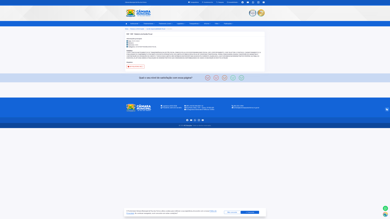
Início (126, 29)
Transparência (194, 23)
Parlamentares (148, 23)
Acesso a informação (137, 29)
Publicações (228, 23)
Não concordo (232, 212)
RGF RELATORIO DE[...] (136, 66)
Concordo (250, 212)
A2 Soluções (188, 125)
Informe (206, 23)
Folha (216, 23)
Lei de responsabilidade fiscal (155, 29)
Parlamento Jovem (165, 23)
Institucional (134, 23)
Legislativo (180, 23)
